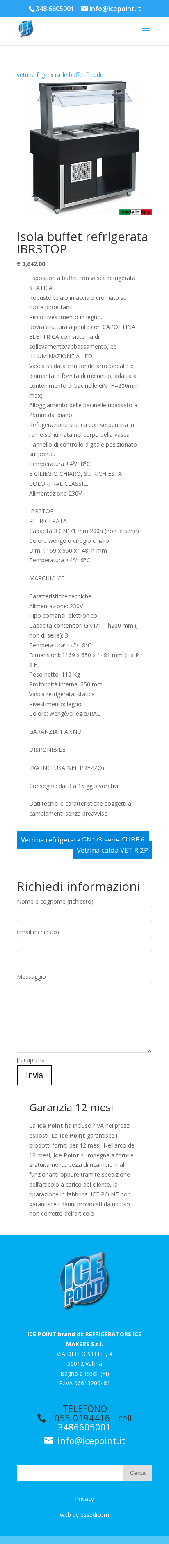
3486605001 (84, 1427)
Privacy (84, 1498)
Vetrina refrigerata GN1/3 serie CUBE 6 (83, 839)
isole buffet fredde (79, 75)
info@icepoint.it (90, 1440)
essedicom (94, 1514)
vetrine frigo (33, 75)
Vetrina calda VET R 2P (112, 850)
